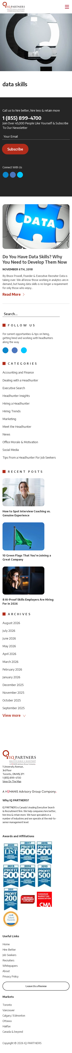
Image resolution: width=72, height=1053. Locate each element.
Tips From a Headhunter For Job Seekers (29, 457)
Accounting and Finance (18, 372)
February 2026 (12, 669)
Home (6, 944)
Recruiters (8, 960)
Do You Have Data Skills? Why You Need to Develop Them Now (35, 259)
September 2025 (14, 708)
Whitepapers (10, 965)
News (6, 434)
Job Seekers (9, 955)
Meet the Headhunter (17, 426)
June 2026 (9, 638)
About (6, 971)
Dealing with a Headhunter (20, 380)
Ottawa (7, 1021)
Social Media (11, 450)
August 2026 (11, 623)
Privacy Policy (10, 976)
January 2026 (11, 677)
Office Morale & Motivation (20, 442)
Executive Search (14, 388)
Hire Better (9, 949)
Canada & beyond (13, 1031)
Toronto (7, 1005)
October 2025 (12, 700)
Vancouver (9, 1010)
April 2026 (9, 654)
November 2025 (13, 692)
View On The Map (12, 781)
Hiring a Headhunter (16, 403)
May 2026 (9, 646)
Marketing (9, 419)
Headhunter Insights (16, 396)
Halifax (7, 1026)
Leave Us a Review (36, 986)
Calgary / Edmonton (14, 1015)
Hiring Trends (12, 411)
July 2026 (9, 630)
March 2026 (10, 662)
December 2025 (13, 685)
